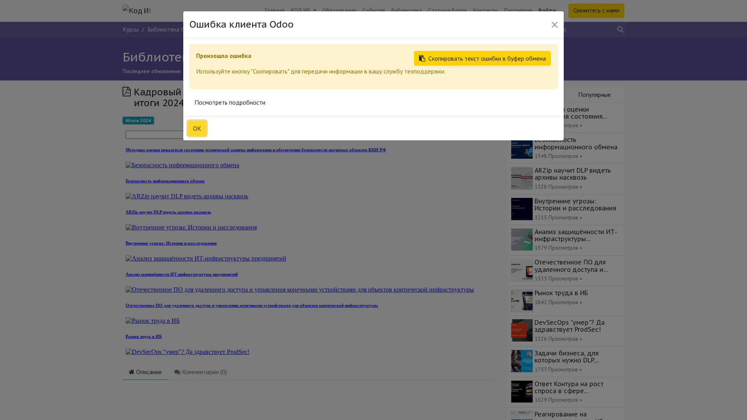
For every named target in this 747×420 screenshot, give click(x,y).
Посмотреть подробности (230, 102)
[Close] (555, 25)
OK (197, 128)
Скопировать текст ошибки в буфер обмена (487, 58)
